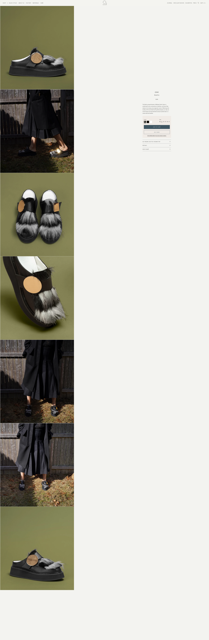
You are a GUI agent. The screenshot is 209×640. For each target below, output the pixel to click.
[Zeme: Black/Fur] (145, 122)
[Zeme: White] (151, 122)
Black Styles (13, 3)
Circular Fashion (178, 3)
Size (160, 119)
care (41, 3)
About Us (21, 3)
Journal (169, 3)
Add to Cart (157, 127)
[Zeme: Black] (148, 122)
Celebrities (188, 3)
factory (28, 3)
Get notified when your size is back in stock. (156, 135)
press (195, 3)
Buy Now (157, 132)
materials (36, 3)
